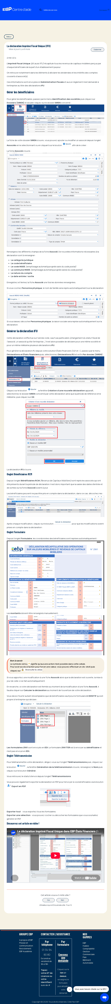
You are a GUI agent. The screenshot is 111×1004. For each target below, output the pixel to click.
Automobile (88, 963)
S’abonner (97, 49)
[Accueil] (19, 6)
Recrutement (25, 948)
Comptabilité (88, 948)
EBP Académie (25, 951)
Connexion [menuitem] (103, 10)
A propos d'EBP (26, 940)
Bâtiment (87, 960)
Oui (48, 900)
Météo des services (50, 10)
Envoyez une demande (63, 957)
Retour (8, 37)
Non (62, 900)
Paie (84, 957)
